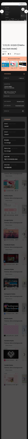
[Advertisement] (6, 219)
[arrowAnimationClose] (2, 11)
